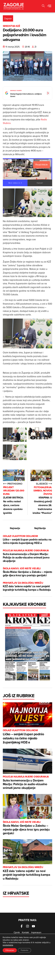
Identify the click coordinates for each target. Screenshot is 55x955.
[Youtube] (33, 926)
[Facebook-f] (21, 926)
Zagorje (8, 18)
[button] (49, 6)
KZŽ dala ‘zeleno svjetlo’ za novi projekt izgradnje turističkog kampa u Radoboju (27, 586)
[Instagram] (27, 926)
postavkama (8, 945)
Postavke (24, 950)
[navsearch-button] (43, 6)
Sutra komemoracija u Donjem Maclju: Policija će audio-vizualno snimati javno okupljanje (26, 556)
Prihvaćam (10, 950)
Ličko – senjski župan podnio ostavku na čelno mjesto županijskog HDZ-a (27, 539)
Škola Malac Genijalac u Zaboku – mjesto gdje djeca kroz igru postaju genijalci (27, 572)
